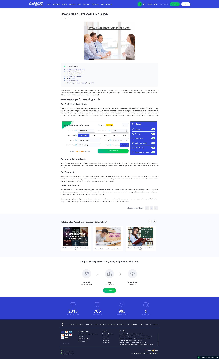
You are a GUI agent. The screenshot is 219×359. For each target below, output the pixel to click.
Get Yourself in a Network (74, 76)
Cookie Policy (105, 340)
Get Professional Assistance (75, 72)
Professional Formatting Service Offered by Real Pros (132, 342)
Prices (79, 4)
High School (83, 135)
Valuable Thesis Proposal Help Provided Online (131, 334)
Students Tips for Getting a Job (76, 69)
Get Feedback (71, 78)
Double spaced (124, 145)
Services (71, 324)
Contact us (109, 4)
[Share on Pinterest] (156, 208)
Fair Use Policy (106, 342)
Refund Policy (105, 338)
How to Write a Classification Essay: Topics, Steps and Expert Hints (136, 344)
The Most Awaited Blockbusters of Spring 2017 (76, 248)
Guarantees (111, 324)
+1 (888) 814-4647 (152, 4)
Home (48, 4)
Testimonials (95, 4)
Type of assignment (103, 130)
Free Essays (135, 324)
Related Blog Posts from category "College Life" (80, 83)
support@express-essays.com (88, 334)
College (94, 135)
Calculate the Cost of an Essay (75, 74)
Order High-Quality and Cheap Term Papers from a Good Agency (135, 336)
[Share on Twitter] (151, 208)
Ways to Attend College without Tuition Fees (141, 248)
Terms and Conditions (108, 334)
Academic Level (71, 135)
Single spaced (116, 145)
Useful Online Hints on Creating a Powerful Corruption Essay (134, 338)
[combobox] (120, 131)
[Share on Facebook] (147, 208)
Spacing (107, 145)
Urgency (72, 140)
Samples (64, 4)
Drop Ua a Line (83, 341)
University (104, 135)
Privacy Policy (105, 336)
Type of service (71, 130)
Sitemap (156, 324)
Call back (164, 4)
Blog (128, 324)
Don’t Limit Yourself (72, 80)
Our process (56, 4)
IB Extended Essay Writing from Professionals (130, 340)
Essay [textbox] (115, 130)
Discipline (106, 140)
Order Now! (88, 324)
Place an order (109, 290)
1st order (106, 125)
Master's (115, 135)
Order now (72, 4)
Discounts (86, 4)
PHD (124, 135)
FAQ (102, 4)
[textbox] (121, 140)
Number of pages (70, 145)
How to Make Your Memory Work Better (108, 249)
